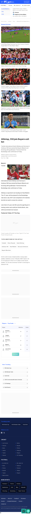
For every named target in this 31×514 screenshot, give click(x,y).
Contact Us (3, 504)
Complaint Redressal (11, 501)
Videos (4, 450)
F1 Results (17, 258)
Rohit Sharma (7, 387)
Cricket (9, 256)
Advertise (3, 498)
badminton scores (10, 258)
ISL (3, 11)
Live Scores (5, 443)
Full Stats (15, 354)
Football (3, 5)
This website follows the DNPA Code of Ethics (11, 506)
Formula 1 (4, 483)
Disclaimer (23, 498)
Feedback (16, 498)
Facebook (6, 260)
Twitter (18, 260)
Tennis (12, 483)
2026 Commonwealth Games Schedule (13, 379)
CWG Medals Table (9, 371)
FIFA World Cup (8, 368)
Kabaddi (23, 487)
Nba (17, 487)
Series (18, 443)
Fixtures (4, 445)
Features (19, 450)
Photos (18, 448)
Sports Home (3, 21)
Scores (10, 5)
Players (18, 452)
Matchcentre (5, 475)
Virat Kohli (7, 375)
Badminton (5, 487)
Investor (3, 501)
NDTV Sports (24, 258)
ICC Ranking (20, 455)
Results (18, 445)
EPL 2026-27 (17, 5)
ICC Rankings (7, 383)
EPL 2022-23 (20, 463)
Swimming (12, 491)
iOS (7, 264)
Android (3, 264)
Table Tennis (21, 491)
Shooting (4, 491)
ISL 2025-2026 (26, 5)
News (14, 21)
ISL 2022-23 (5, 463)
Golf (12, 487)
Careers (20, 501)
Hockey (19, 483)
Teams (4, 452)
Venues (4, 455)
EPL (3, 14)
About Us (10, 498)
